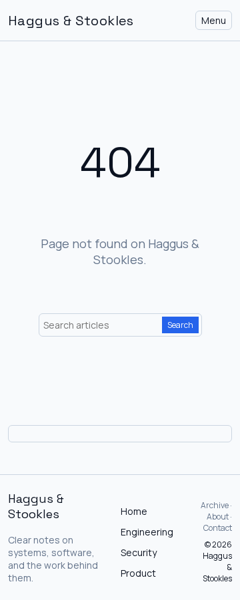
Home (134, 511)
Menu (213, 20)
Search (180, 325)
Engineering (147, 531)
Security (139, 552)
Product (138, 573)
